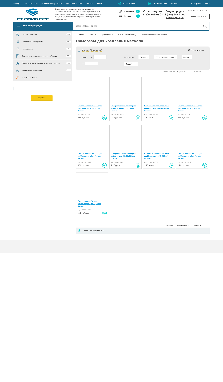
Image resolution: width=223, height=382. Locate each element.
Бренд (186, 57)
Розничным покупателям (51, 3)
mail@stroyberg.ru (175, 18)
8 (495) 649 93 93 (152, 15)
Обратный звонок (198, 16)
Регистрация (196, 3)
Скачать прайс (129, 3)
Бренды (16, 3)
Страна (143, 57)
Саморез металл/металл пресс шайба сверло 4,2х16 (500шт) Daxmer (123, 156)
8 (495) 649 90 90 (175, 15)
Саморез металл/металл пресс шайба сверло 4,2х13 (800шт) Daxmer (90, 156)
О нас (99, 3)
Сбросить (197, 50)
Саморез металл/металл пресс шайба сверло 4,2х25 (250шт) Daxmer (190, 156)
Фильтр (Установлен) (92, 50)
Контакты (89, 3)
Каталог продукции (32, 26)
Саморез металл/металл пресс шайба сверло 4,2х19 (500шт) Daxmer (156, 156)
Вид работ (130, 64)
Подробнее (41, 98)
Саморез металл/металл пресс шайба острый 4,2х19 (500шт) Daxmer (123, 108)
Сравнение (131, 11)
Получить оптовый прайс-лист (165, 3)
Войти (207, 3)
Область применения (165, 57)
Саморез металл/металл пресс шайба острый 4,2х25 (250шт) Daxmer (156, 108)
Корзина (131, 16)
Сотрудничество (31, 3)
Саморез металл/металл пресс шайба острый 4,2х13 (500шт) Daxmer (90, 108)
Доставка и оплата (74, 3)
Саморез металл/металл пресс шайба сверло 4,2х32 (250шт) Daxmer (90, 203)
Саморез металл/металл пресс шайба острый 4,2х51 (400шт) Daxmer (190, 108)
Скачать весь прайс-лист (93, 230)
